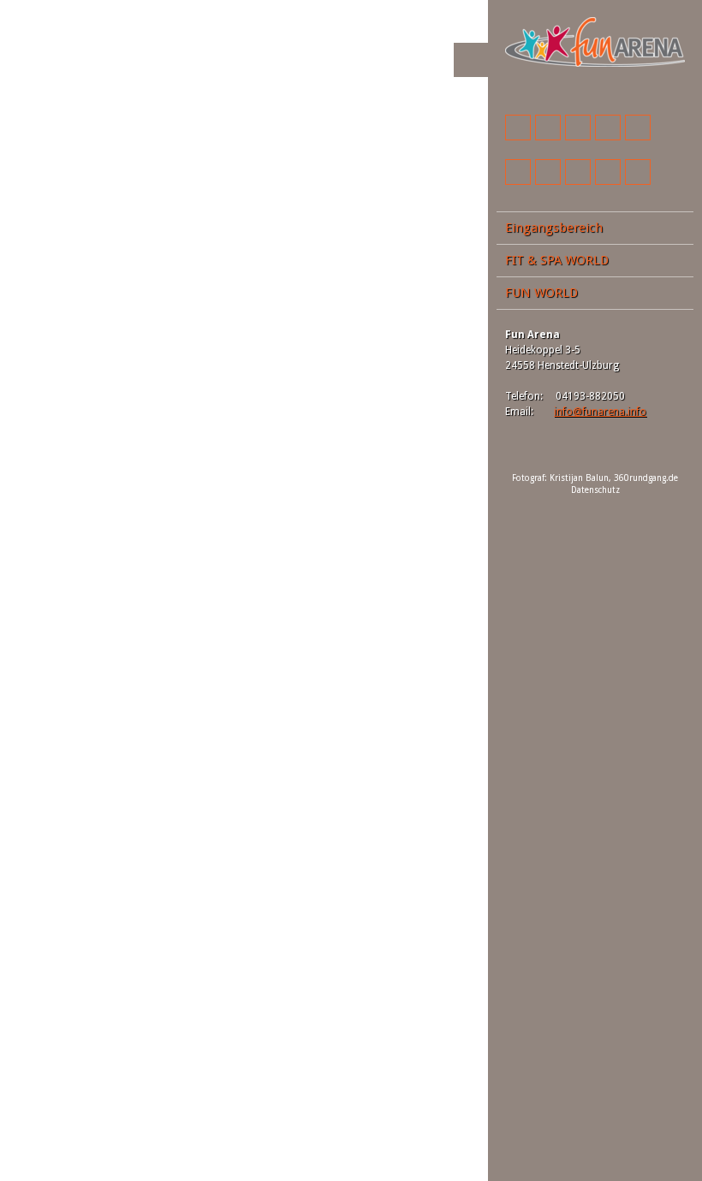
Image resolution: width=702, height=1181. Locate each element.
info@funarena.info (600, 412)
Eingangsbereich (554, 227)
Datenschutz (595, 490)
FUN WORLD (541, 292)
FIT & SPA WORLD (557, 260)
